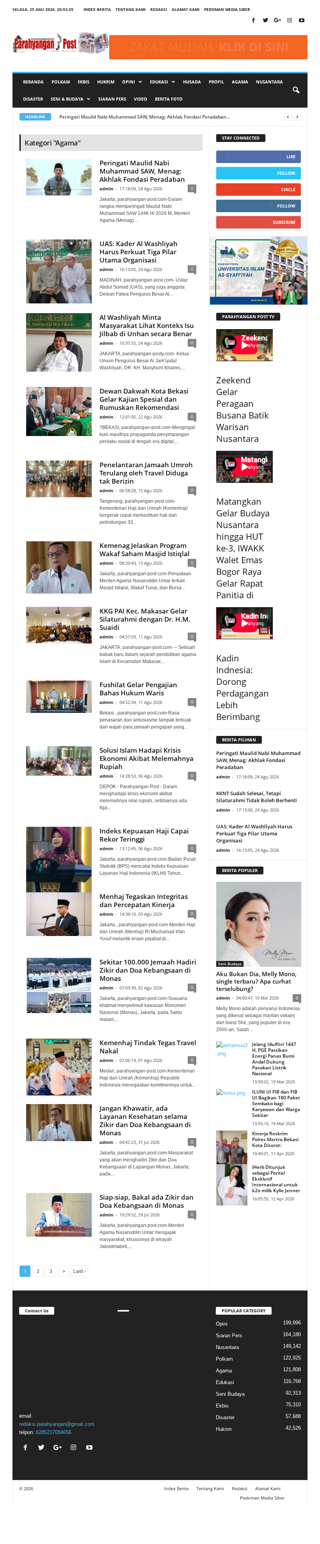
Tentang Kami (131, 9)
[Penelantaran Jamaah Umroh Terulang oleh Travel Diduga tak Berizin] (59, 479)
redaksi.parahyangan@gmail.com (56, 1424)
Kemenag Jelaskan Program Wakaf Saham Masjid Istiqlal (145, 549)
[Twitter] (265, 21)
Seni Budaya (230, 963)
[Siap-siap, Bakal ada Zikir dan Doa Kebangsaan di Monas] (59, 1215)
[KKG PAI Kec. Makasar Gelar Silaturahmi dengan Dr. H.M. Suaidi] (59, 625)
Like (290, 157)
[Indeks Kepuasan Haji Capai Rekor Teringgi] (59, 859)
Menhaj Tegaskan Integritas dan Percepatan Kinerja (144, 900)
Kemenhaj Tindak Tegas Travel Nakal (148, 1046)
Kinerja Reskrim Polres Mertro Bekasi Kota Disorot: (275, 1139)
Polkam (61, 82)
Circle (288, 189)
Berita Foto (169, 99)
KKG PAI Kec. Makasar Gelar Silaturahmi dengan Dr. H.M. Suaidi (145, 619)
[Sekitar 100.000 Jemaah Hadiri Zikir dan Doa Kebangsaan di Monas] (59, 986)
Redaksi (158, 9)
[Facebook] (253, 21)
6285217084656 (53, 1432)
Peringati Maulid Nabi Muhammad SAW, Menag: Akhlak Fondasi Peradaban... (144, 116)
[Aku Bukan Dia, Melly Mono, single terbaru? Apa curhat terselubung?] (258, 924)
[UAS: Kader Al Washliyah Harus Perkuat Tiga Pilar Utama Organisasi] (59, 271)
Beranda (33, 82)
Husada (192, 82)
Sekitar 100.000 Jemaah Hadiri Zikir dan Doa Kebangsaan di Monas (148, 970)
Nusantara (269, 82)
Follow (286, 173)
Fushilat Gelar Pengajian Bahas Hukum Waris (138, 688)
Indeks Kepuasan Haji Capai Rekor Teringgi (144, 835)
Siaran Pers (112, 99)
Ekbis (83, 82)
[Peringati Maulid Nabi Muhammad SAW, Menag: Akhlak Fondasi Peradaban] (59, 177)
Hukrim (105, 82)
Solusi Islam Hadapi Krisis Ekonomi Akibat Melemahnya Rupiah (147, 758)
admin (106, 188)
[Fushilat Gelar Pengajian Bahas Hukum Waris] (59, 697)
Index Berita (97, 9)
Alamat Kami (185, 9)
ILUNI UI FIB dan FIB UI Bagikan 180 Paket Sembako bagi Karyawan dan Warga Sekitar (276, 1103)
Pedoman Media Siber (227, 9)
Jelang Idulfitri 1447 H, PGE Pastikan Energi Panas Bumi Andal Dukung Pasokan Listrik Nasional (274, 1059)
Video (140, 99)
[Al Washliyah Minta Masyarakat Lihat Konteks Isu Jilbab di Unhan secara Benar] (59, 342)
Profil (216, 82)
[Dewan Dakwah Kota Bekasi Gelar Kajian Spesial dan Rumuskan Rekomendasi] (59, 411)
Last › (79, 1271)
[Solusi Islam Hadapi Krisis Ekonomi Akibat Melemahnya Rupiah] (59, 761)
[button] (295, 90)
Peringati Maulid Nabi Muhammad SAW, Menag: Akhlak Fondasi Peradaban (142, 171)
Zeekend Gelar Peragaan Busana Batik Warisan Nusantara (242, 409)
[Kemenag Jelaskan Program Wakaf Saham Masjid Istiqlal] (59, 567)
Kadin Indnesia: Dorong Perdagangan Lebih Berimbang (242, 687)
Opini (222, 1324)
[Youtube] (301, 21)
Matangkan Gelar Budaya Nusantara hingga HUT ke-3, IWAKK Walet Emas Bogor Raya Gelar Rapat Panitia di (243, 548)
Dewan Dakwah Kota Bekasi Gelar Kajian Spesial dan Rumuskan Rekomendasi (144, 399)
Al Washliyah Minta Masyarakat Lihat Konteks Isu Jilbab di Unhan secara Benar (147, 325)
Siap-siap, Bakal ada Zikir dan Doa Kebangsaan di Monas (147, 1201)
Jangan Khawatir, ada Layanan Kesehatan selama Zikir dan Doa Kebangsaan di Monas (145, 1120)
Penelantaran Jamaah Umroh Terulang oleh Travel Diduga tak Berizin (146, 473)
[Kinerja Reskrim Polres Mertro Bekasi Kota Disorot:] (231, 1151)
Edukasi (225, 1382)
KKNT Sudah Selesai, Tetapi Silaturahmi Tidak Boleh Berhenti (256, 797)
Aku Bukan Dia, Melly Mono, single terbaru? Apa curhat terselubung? (256, 981)
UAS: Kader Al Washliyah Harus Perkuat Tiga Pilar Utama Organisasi (139, 251)
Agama (240, 82)
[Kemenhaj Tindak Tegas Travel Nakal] (59, 1067)
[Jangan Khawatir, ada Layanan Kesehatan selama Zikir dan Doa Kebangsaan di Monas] (59, 1122)
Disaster (33, 99)
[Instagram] (289, 21)
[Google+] (277, 21)
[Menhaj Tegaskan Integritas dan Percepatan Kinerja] (59, 914)
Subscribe (284, 222)
